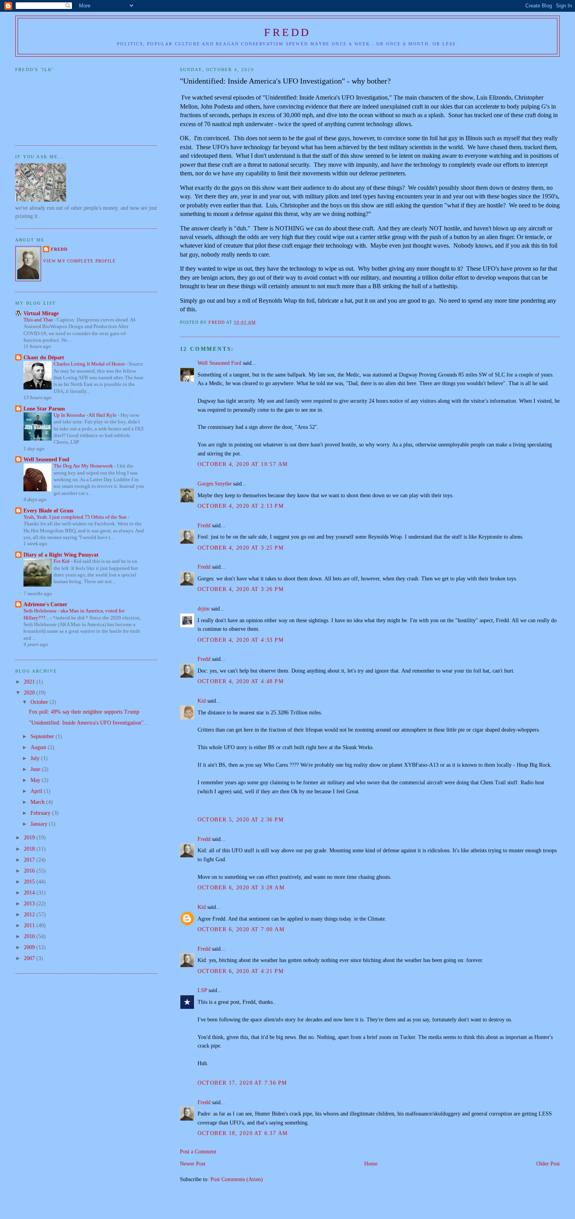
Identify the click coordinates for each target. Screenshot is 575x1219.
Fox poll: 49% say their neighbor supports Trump (84, 712)
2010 (30, 936)
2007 (30, 958)
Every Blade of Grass (48, 510)
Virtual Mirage (41, 313)
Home (370, 1163)
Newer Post (192, 1163)
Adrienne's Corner (45, 604)
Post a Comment (198, 1151)
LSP (202, 990)
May (36, 780)
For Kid (62, 561)
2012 (30, 914)
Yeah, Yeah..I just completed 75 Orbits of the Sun (75, 517)
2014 (30, 892)
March (38, 802)
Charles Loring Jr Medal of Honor (90, 364)
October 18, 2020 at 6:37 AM (243, 1133)
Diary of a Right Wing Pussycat (61, 554)
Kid (202, 701)
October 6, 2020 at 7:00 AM (241, 929)
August (39, 747)
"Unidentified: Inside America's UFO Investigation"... (88, 722)
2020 (30, 692)
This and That (38, 320)
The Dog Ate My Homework (84, 466)
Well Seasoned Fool (219, 363)
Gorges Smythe (215, 483)
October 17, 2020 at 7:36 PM (242, 1083)
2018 (30, 849)
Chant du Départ (43, 357)
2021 (30, 681)
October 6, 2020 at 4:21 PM (241, 971)
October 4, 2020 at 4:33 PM (241, 640)
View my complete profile (79, 261)
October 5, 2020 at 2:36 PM (241, 819)
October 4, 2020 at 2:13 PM (241, 506)
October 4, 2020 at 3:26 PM (241, 589)
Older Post (548, 1163)
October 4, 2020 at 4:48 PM (241, 681)
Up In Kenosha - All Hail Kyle (86, 415)
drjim (204, 608)
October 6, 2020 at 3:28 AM (241, 887)
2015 (30, 881)
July (36, 758)
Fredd (287, 32)
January (40, 824)
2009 (30, 947)
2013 (30, 903)
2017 (30, 860)
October (40, 702)
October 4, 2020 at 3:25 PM (241, 547)
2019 (30, 837)
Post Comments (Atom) (236, 1179)
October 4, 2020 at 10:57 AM (243, 464)
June (36, 769)
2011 (30, 925)
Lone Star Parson (44, 408)
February (41, 813)
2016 (30, 870)
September (43, 736)
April (37, 791)
